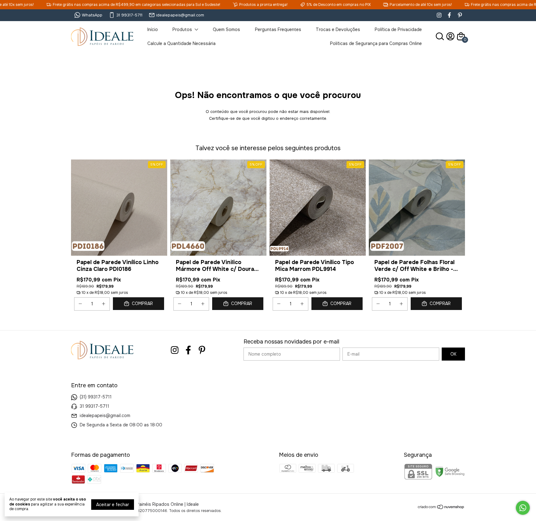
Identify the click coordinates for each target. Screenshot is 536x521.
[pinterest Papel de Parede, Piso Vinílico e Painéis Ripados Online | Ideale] (460, 15)
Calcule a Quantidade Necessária (181, 43)
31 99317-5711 (129, 15)
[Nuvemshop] (441, 508)
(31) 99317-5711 (96, 397)
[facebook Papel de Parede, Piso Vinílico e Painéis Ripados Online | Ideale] (449, 15)
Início (152, 29)
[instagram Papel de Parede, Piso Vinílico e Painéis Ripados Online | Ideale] (439, 15)
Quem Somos (226, 29)
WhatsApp (92, 15)
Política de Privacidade (398, 29)
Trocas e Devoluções (338, 29)
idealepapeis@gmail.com (180, 15)
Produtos (182, 29)
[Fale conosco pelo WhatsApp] (523, 508)
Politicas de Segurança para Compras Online (376, 43)
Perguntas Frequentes (278, 29)
